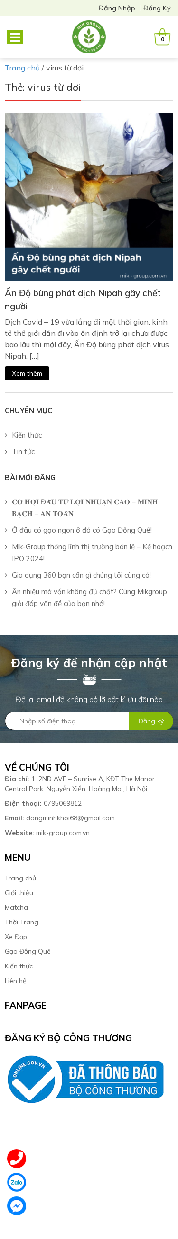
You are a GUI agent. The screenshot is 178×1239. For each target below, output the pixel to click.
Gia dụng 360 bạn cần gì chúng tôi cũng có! (81, 575)
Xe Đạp (16, 936)
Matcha (16, 907)
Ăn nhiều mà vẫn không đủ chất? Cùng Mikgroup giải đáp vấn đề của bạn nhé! (89, 597)
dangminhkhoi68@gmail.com (60, 818)
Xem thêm (27, 373)
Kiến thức (27, 435)
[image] (89, 196)
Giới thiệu (19, 892)
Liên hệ (16, 980)
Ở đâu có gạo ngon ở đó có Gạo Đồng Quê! (82, 530)
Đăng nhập (117, 8)
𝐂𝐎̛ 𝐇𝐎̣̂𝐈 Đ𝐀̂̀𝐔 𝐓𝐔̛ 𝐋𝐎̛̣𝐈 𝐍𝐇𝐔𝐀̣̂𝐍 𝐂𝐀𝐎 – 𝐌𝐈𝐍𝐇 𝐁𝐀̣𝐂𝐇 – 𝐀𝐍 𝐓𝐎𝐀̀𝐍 (85, 507)
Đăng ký (157, 8)
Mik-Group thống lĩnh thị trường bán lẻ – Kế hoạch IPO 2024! (92, 552)
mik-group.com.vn (47, 832)
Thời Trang (21, 922)
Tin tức (23, 451)
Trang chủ (20, 878)
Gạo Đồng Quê (28, 951)
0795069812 (44, 803)
